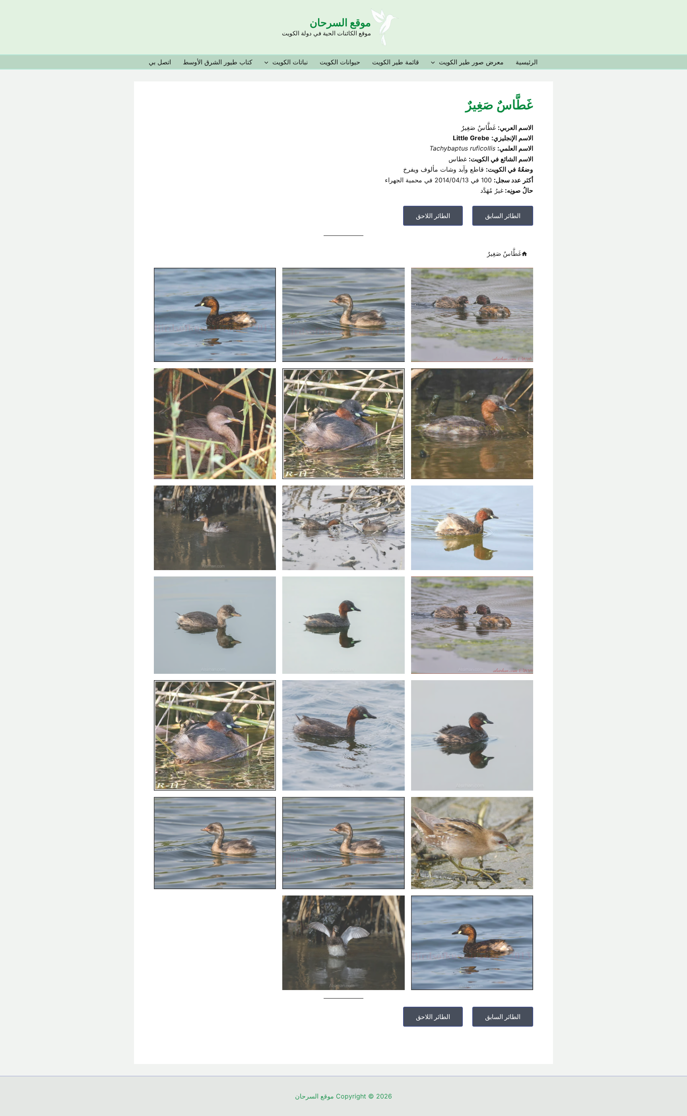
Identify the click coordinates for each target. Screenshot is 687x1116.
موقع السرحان (340, 22)
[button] (435, 62)
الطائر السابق (502, 216)
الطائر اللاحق (433, 216)
